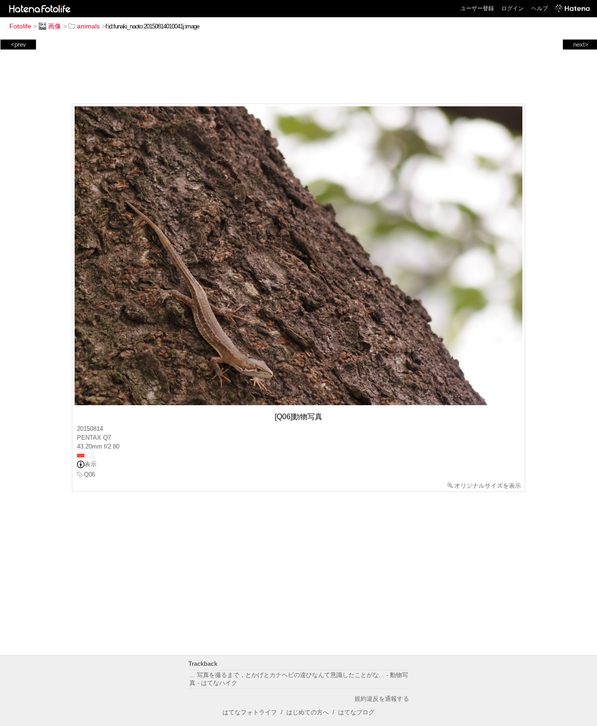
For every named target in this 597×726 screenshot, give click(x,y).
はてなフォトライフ (249, 712)
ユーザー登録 (477, 8)
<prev (18, 44)
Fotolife (20, 26)
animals (88, 26)
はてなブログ (356, 712)
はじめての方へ (307, 712)
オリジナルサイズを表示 (487, 485)
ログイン (512, 8)
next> (581, 44)
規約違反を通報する (381, 698)
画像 (54, 26)
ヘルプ (539, 8)
